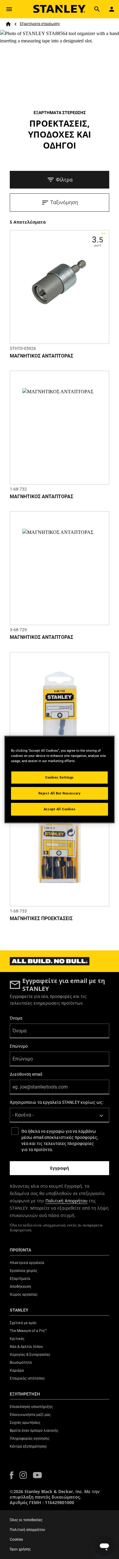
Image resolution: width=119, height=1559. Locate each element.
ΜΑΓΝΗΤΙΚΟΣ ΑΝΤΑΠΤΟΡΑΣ (41, 356)
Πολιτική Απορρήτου (66, 1201)
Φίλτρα (64, 179)
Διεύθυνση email (26, 1074)
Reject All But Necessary (59, 793)
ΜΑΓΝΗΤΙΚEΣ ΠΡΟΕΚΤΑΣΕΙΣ (41, 918)
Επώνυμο (19, 1046)
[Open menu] (9, 9)
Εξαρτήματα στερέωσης (40, 24)
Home (8, 24)
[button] (11, 1475)
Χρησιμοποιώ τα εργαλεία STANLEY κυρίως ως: (56, 1102)
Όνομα (16, 1018)
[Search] (97, 9)
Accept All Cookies (59, 809)
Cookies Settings (59, 777)
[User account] (111, 9)
